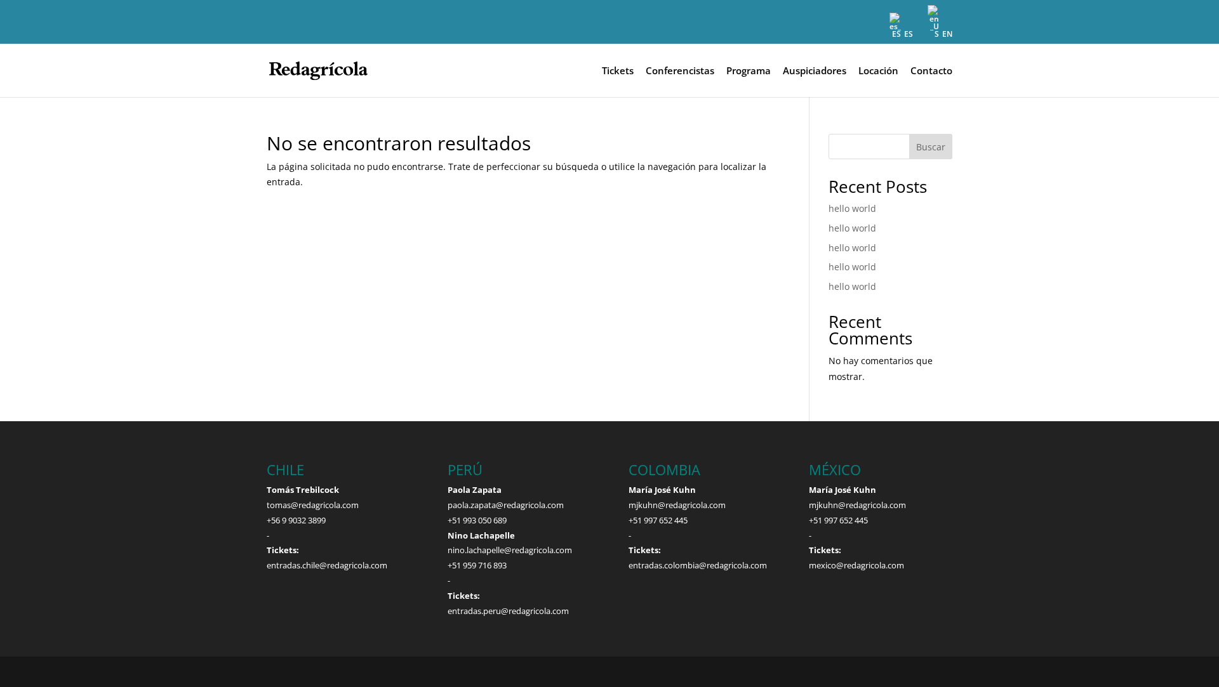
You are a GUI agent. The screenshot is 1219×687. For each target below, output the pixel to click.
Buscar (930, 147)
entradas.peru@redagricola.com (508, 611)
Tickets (618, 71)
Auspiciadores (814, 71)
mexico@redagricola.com (856, 565)
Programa (748, 71)
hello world (852, 208)
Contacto (931, 71)
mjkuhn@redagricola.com (677, 505)
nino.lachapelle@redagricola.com (510, 550)
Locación (878, 71)
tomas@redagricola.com (313, 505)
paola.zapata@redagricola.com (506, 505)
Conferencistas (680, 71)
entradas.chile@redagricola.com (327, 565)
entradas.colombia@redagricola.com (698, 565)
